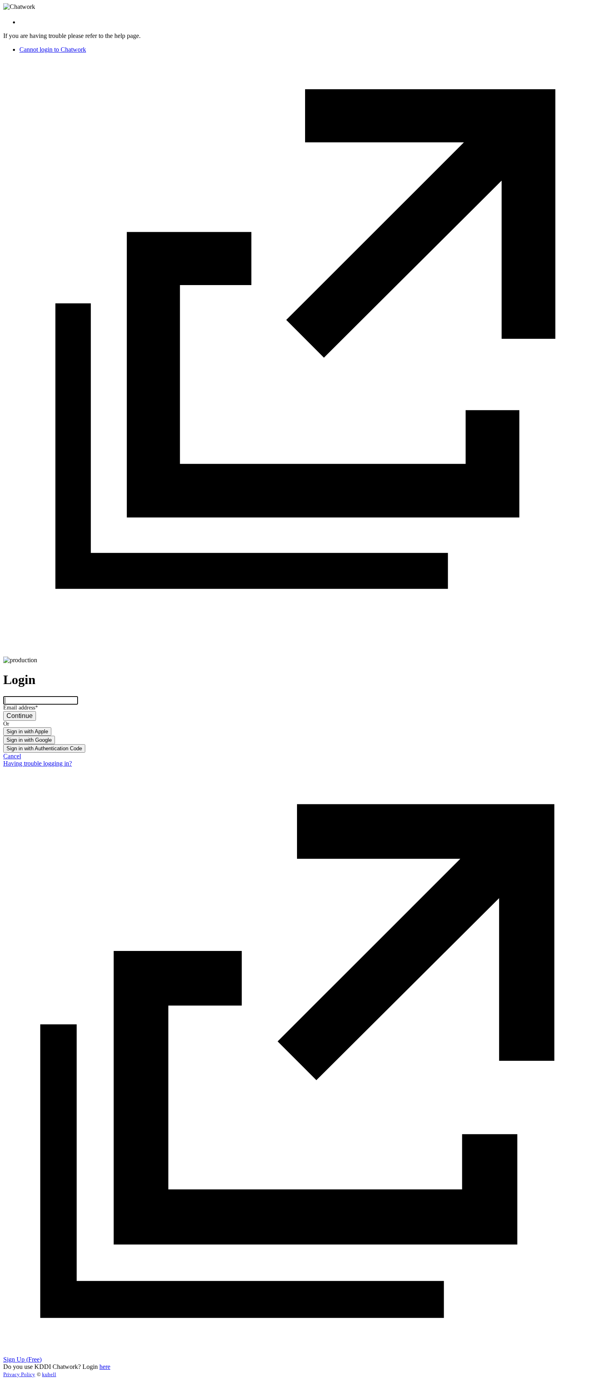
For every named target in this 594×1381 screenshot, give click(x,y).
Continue (19, 715)
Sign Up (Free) (22, 1359)
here (104, 1366)
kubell (49, 1374)
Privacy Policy (19, 1374)
